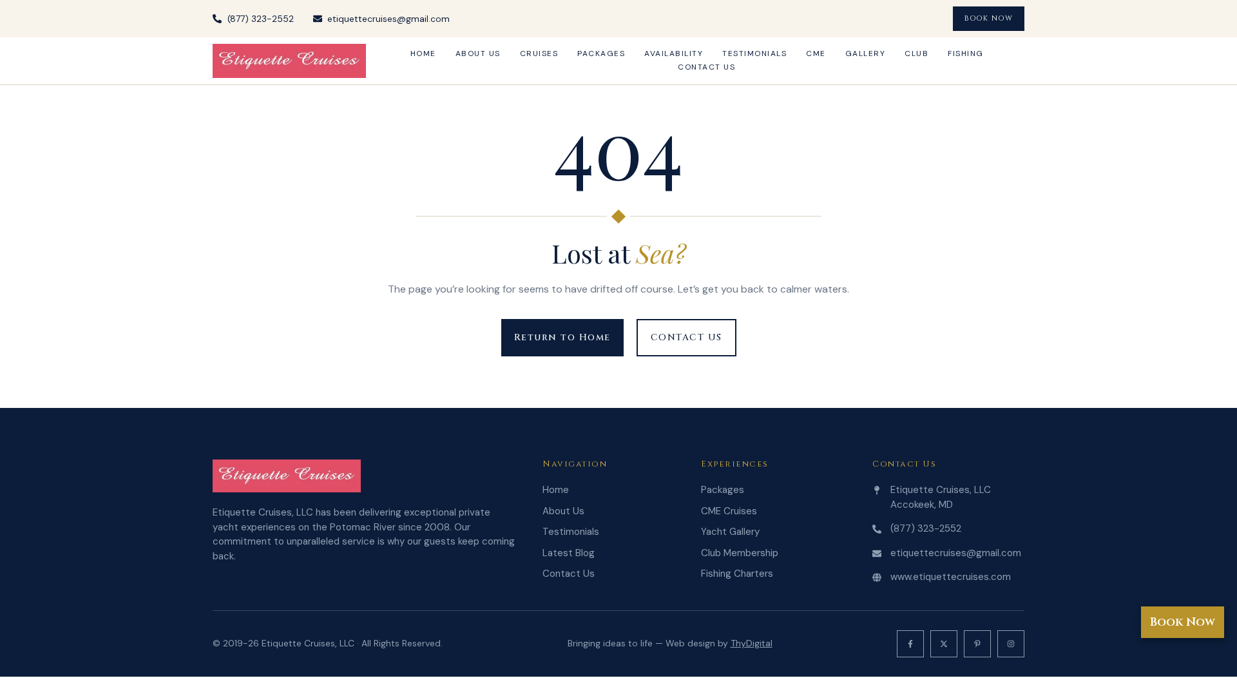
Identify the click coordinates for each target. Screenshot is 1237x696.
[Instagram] (1010, 643)
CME (816, 53)
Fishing (966, 53)
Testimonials (754, 53)
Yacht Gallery (730, 531)
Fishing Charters (737, 573)
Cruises (539, 53)
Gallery (865, 53)
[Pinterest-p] (977, 643)
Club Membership (739, 552)
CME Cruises (729, 511)
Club (916, 53)
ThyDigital (751, 643)
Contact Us (706, 67)
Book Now (1182, 622)
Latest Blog (568, 552)
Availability (673, 53)
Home (423, 53)
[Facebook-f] (910, 643)
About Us (478, 53)
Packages (601, 53)
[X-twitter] (943, 643)
